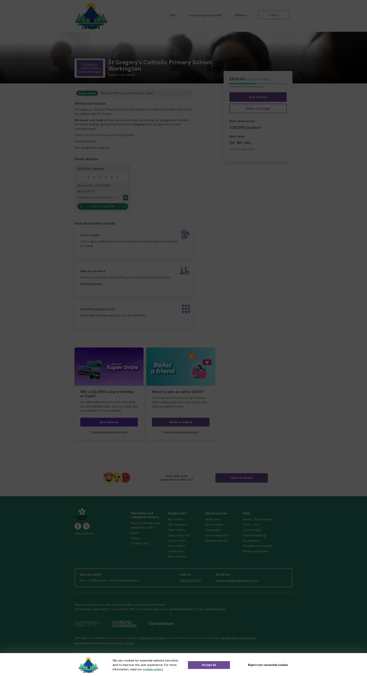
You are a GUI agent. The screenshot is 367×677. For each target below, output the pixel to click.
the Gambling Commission (238, 638)
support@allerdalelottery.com (237, 580)
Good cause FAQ (217, 535)
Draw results (176, 546)
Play (173, 15)
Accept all (209, 665)
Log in (274, 15)
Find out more (91, 284)
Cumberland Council (152, 638)
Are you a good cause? (205, 15)
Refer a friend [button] (180, 422)
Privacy (136, 538)
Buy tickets (258, 97)
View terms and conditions (109, 432)
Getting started (216, 541)
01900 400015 (190, 580)
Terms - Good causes (257, 519)
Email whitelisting (254, 535)
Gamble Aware (215, 609)
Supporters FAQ (179, 535)
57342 (128, 643)
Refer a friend (177, 557)
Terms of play (251, 530)
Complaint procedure (257, 546)
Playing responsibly (255, 551)
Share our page (258, 108)
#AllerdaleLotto (85, 533)
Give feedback (242, 478)
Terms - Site (250, 525)
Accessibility (251, 541)
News (134, 533)
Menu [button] (243, 15)
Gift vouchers (177, 525)
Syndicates (176, 551)
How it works (177, 541)
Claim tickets (177, 530)
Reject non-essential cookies (268, 665)
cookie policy (153, 669)
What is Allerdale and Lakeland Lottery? (145, 525)
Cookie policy (140, 543)
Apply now (212, 519)
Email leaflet (213, 530)
